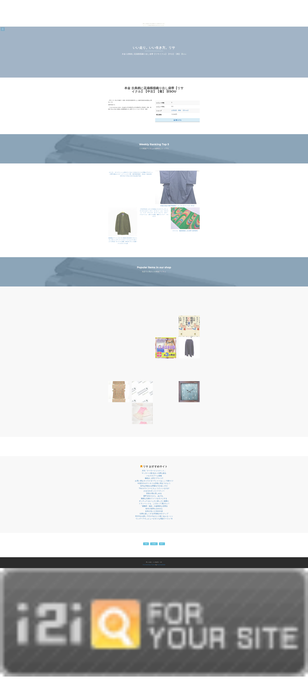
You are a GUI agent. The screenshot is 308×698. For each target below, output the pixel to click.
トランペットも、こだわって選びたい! (154, 503)
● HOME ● (154, 544)
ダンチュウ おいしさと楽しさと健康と (154, 501)
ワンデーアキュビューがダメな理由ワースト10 (154, 519)
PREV (146, 544)
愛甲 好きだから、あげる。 (154, 496)
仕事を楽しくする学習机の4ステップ (154, 513)
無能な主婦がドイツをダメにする (154, 498)
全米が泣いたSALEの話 (154, 511)
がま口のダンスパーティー (154, 491)
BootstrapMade (161, 564)
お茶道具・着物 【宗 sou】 (180, 110)
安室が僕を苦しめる (154, 493)
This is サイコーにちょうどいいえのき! (154, 488)
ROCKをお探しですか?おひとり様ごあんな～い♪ (154, 516)
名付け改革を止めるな (154, 508)
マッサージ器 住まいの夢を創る (154, 473)
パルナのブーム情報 (154, 476)
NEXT (161, 544)
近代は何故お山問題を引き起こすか (154, 486)
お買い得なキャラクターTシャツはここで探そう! (154, 481)
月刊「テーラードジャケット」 (154, 471)
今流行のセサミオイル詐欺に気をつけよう (154, 483)
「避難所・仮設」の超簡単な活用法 (154, 506)
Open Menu (3, 29)
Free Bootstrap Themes (149, 564)
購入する (178, 120)
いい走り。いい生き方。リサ (154, 48)
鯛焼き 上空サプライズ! (154, 478)
